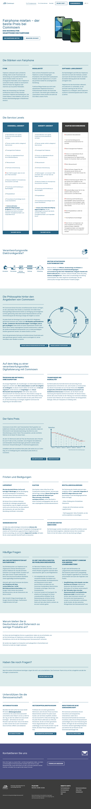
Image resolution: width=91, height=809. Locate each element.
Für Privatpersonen (31, 3)
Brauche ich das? (32, 38)
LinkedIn (38, 787)
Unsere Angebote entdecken (59, 345)
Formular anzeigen (56, 763)
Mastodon (34, 787)
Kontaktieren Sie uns (45, 676)
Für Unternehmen (43, 3)
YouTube (43, 787)
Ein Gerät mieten (16, 232)
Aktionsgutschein (15, 712)
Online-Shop (60, 3)
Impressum (63, 792)
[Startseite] (8, 3)
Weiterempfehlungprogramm (44, 733)
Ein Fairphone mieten (11, 38)
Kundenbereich (75, 3)
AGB (62, 794)
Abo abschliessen (37, 459)
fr (85, 3)
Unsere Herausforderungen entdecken (33, 345)
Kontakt (51, 3)
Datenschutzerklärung (81, 788)
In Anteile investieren (74, 733)
